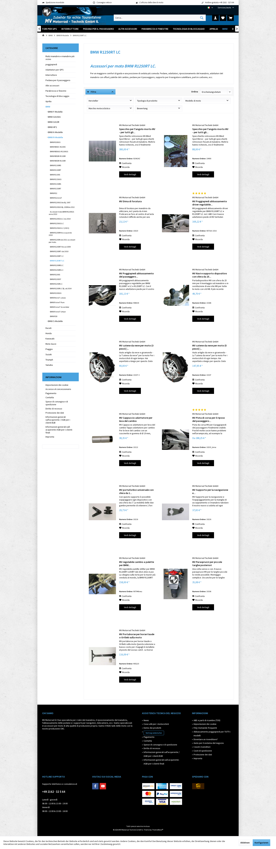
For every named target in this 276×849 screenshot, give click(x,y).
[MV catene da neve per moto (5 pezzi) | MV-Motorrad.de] (175, 367)
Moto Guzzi (51, 343)
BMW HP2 (52, 127)
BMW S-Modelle (55, 321)
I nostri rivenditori (202, 746)
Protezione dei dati (55, 412)
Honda (49, 333)
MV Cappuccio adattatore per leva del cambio (135, 419)
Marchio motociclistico (99, 108)
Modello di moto (193, 100)
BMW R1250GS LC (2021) (59, 228)
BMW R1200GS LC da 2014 (60, 219)
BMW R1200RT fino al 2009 (60, 247)
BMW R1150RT (55, 188)
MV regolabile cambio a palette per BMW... (136, 563)
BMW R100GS (55, 142)
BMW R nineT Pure (57, 302)
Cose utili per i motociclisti (156, 724)
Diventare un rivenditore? (206, 739)
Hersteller (93, 100)
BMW (48, 106)
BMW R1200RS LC (56, 265)
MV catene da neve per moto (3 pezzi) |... (136, 347)
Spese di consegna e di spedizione (57, 403)
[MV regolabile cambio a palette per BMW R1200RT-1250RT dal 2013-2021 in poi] (102, 584)
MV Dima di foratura (130, 201)
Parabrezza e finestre (56, 90)
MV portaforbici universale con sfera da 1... (136, 491)
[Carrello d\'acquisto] (230, 18)
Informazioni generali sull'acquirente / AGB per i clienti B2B (58, 419)
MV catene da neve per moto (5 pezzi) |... (209, 347)
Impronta (50, 436)
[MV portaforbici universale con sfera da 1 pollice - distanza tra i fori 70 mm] (102, 512)
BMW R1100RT (55, 170)
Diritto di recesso (54, 408)
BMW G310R (53, 122)
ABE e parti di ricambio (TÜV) (207, 720)
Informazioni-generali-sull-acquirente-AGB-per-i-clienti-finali (59, 429)
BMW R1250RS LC (56, 270)
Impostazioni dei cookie (57, 384)
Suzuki (49, 354)
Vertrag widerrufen (154, 733)
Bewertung (142, 108)
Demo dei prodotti (152, 727)
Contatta (50, 397)
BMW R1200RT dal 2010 (59, 251)
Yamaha (49, 365)
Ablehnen (245, 842)
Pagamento (51, 393)
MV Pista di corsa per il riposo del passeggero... (208, 419)
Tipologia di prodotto (147, 100)
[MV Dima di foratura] (102, 223)
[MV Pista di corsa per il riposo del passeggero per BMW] (175, 439)
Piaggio (49, 349)
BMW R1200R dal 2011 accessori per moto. (62, 241)
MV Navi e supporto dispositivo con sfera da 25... (209, 275)
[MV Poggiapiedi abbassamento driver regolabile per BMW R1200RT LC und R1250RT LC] (175, 223)
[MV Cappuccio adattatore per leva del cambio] (102, 439)
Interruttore (51, 75)
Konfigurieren (261, 842)
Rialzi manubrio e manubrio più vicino (60, 58)
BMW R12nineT (56, 198)
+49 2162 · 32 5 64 (53, 792)
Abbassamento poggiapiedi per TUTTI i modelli (212, 733)
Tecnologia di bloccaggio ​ (58, 96)
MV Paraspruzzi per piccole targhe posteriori (207, 563)
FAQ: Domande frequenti (205, 727)
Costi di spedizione (203, 750)
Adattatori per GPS (55, 69)
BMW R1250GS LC (57, 223)
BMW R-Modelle (55, 137)
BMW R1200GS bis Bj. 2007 (60, 202)
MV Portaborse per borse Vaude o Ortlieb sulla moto (136, 636)
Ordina (194, 91)
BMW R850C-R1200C (58, 147)
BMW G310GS (54, 116)
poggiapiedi (51, 64)
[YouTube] (103, 786)
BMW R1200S (55, 274)
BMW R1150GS (55, 179)
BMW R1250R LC (56, 284)
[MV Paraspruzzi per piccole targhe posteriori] (175, 584)
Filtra (93, 91)
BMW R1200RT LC (57, 256)
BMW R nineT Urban (58, 311)
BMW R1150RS (55, 184)
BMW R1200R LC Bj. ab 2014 (60, 288)
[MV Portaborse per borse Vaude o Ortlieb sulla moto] (102, 656)
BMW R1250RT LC (57, 260)
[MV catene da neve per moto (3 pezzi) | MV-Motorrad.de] (102, 367)
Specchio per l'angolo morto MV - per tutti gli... (137, 130)
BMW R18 (53, 316)
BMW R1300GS (55, 293)
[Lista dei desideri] (223, 18)
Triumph (49, 359)
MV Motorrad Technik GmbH (132, 125)
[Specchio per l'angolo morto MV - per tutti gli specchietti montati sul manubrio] (102, 151)
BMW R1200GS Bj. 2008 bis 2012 (62, 207)
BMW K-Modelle (55, 132)
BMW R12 (53, 193)
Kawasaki (50, 338)
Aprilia (48, 101)
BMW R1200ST (55, 279)
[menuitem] (224, 8)
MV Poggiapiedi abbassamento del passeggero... (136, 275)
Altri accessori (52, 85)
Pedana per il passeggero (58, 80)
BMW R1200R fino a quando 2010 (60, 233)
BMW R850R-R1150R (57, 161)
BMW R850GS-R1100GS (59, 151)
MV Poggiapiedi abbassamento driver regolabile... (209, 203)
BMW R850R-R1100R (57, 156)
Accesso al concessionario (58, 389)
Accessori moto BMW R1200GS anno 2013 (61, 213)
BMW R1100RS (55, 165)
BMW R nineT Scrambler (59, 307)
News (146, 720)
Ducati (48, 328)
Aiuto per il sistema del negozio (209, 743)
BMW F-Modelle (55, 111)
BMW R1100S (55, 174)
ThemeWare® (157, 830)
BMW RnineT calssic (58, 298)
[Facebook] (95, 786)
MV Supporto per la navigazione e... (210, 491)
